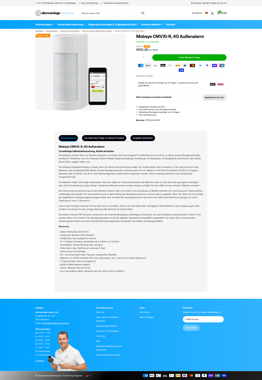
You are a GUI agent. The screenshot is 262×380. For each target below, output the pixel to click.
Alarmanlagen (43, 24)
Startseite (39, 31)
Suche (143, 13)
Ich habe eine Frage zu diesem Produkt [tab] (104, 138)
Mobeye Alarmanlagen (70, 31)
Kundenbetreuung (104, 308)
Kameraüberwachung (70, 24)
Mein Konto (144, 312)
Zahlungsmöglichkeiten (106, 326)
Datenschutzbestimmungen (108, 355)
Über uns (100, 312)
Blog (98, 341)
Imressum (39, 361)
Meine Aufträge (146, 317)
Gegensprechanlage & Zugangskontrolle (112, 24)
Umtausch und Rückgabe (107, 331)
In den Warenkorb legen (189, 57)
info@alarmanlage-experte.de (55, 323)
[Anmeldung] (212, 13)
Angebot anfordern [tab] (143, 138)
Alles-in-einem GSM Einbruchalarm (97, 31)
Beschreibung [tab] (68, 138)
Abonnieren (191, 328)
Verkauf (170, 24)
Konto (142, 308)
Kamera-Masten (150, 24)
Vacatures (100, 336)
